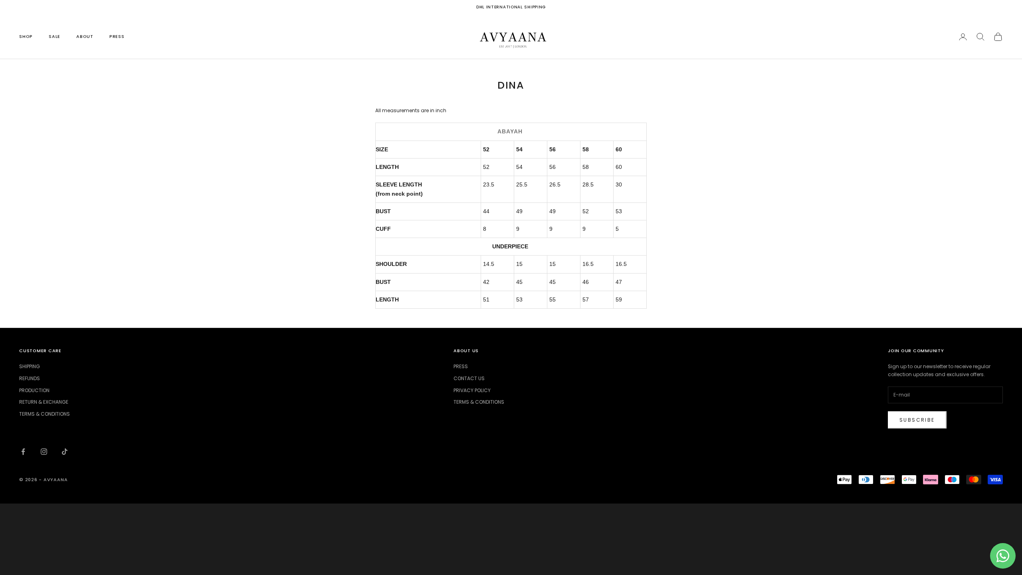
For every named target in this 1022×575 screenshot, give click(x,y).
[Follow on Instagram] (44, 452)
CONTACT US (469, 378)
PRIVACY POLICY (472, 390)
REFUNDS (29, 378)
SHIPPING (29, 366)
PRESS (117, 37)
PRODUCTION (34, 390)
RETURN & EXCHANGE (43, 402)
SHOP (26, 37)
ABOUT (84, 37)
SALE (54, 37)
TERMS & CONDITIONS (44, 413)
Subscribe (917, 419)
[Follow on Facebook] (23, 452)
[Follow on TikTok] (65, 452)
